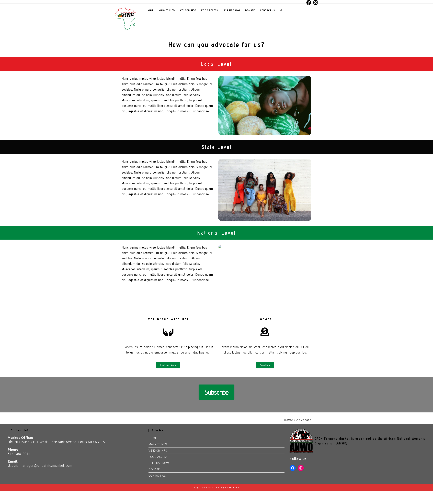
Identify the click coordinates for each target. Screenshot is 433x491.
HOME (153, 438)
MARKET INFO (158, 444)
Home (288, 420)
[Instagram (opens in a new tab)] (315, 2)
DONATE (154, 469)
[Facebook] (293, 468)
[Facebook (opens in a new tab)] (309, 2)
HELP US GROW (159, 463)
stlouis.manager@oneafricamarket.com (40, 465)
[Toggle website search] (281, 10)
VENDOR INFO (158, 450)
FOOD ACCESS (158, 456)
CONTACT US (157, 475)
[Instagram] (301, 468)
